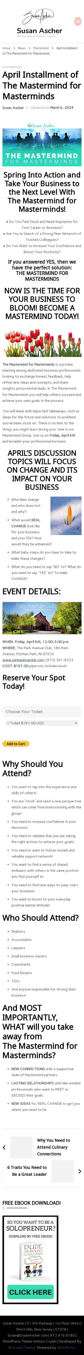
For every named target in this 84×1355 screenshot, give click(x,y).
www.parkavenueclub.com (23, 660)
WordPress (66, 1347)
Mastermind (12, 67)
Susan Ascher (39, 31)
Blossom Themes (21, 1347)
